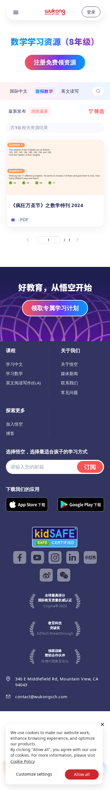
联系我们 (69, 383)
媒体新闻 (69, 373)
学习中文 (14, 364)
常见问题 (69, 392)
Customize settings (34, 774)
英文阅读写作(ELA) (23, 383)
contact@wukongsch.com (41, 696)
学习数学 (14, 373)
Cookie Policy (22, 761)
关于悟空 (69, 364)
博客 (10, 433)
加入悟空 (14, 424)
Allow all (82, 774)
